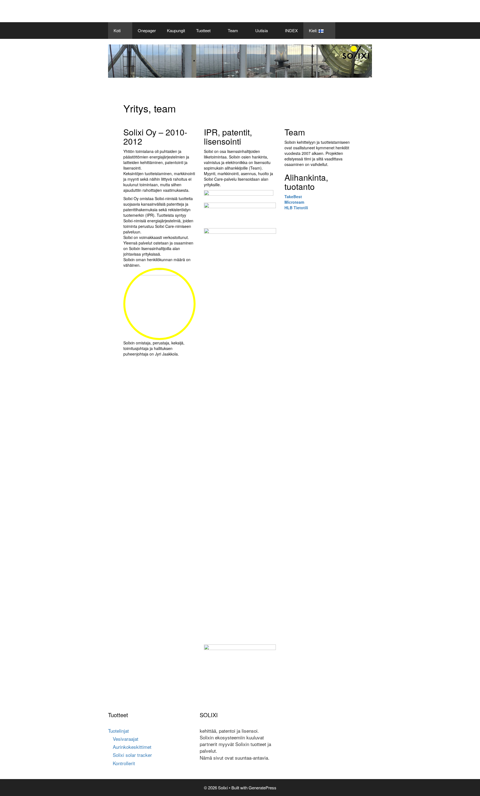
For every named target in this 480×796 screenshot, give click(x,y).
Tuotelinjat (118, 730)
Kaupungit (176, 30)
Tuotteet (203, 30)
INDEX (291, 30)
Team (233, 30)
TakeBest (293, 196)
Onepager (147, 30)
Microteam (294, 202)
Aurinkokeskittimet (132, 746)
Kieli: (314, 30)
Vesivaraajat (125, 738)
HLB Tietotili (296, 207)
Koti (117, 30)
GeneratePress (262, 787)
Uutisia (261, 30)
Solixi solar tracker (132, 754)
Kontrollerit (124, 763)
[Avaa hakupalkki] (364, 30)
